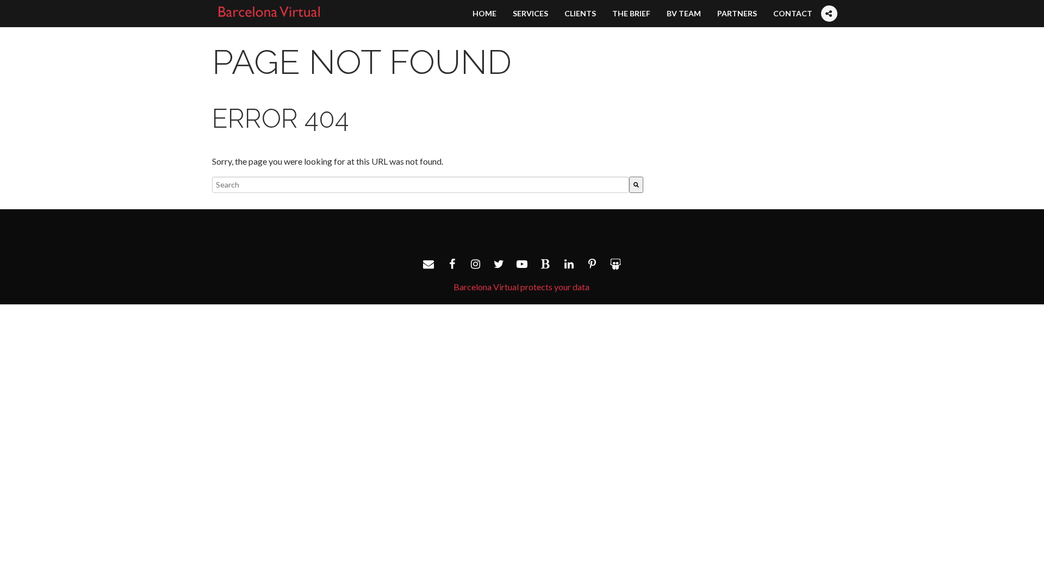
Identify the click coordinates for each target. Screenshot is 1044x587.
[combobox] (420, 185)
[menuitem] (829, 3)
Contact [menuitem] (792, 13)
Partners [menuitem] (737, 13)
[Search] (636, 185)
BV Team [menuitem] (684, 13)
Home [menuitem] (484, 13)
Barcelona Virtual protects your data (521, 287)
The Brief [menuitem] (631, 13)
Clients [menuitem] (580, 13)
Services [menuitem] (530, 13)
